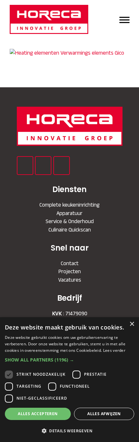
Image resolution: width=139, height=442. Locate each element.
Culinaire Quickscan (69, 229)
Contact (70, 263)
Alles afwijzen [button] (104, 413)
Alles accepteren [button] (38, 413)
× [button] (131, 324)
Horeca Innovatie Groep (52, 19)
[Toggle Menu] (124, 19)
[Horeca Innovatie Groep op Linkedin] (43, 165)
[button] (69, 359)
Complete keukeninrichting (69, 205)
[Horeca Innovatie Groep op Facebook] (25, 165)
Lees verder (114, 350)
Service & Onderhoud (70, 221)
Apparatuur (69, 213)
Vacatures (69, 280)
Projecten (69, 271)
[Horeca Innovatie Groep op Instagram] (61, 165)
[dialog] (69, 379)
